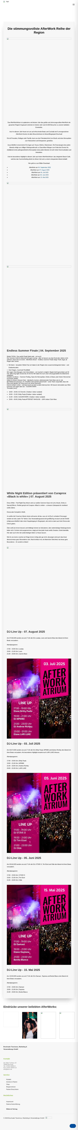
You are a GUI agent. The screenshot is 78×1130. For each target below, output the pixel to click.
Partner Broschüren (12, 1089)
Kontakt (8, 1079)
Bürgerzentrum (11, 1087)
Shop (8, 1084)
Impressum (9, 1101)
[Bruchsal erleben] (6, 4)
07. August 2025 (44, 170)
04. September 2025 (44, 167)
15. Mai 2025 (44, 177)
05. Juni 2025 (44, 175)
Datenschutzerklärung (13, 1104)
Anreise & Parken (11, 1082)
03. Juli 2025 (44, 172)
